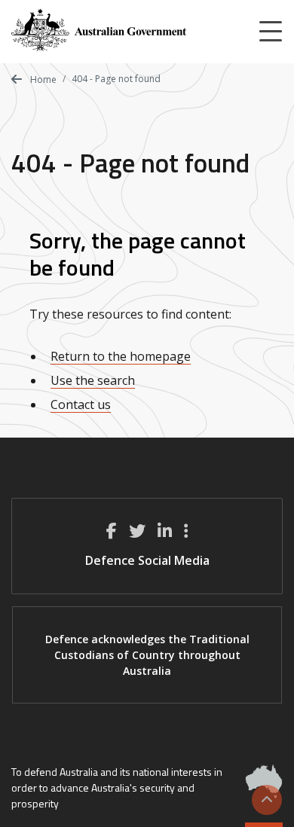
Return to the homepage (121, 356)
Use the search (93, 380)
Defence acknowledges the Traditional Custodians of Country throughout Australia (147, 655)
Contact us (81, 404)
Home (42, 79)
